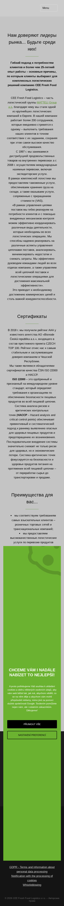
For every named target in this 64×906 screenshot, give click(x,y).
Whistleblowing (32, 884)
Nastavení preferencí (32, 735)
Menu (46, 8)
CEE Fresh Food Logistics (18, 8)
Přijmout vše (32, 724)
